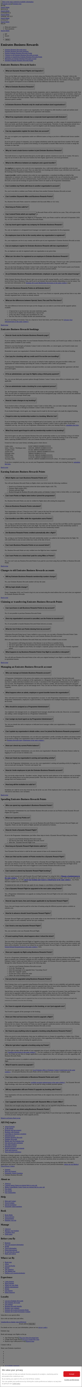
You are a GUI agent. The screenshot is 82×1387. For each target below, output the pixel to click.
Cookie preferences (71, 1380)
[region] (41, 1376)
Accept (71, 1374)
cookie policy (16, 1383)
